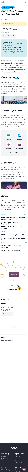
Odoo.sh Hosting (5, 470)
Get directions (7, 314)
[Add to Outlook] (8, 36)
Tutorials (3, 456)
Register (14, 274)
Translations (18, 462)
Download (18, 456)
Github (17, 459)
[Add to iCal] (3, 36)
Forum (2, 460)
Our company (18, 470)
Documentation (5, 458)
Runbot (17, 460)
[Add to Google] (13, 36)
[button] (26, 2)
